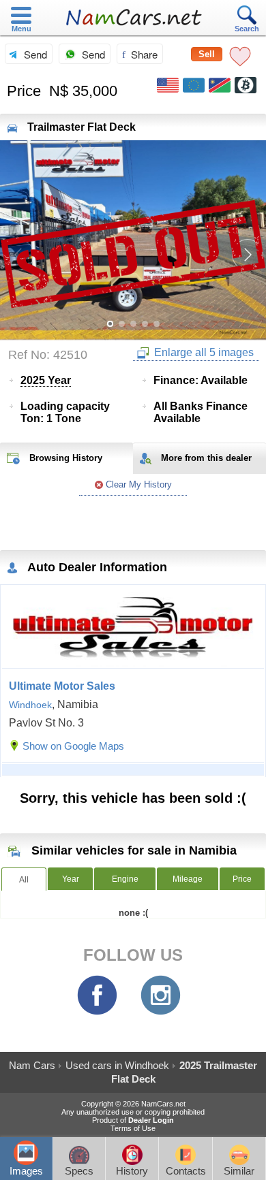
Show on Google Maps (73, 746)
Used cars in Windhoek (117, 1065)
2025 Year (45, 380)
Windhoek (30, 704)
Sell (206, 54)
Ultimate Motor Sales (62, 686)
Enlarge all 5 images (202, 352)
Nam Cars (32, 1065)
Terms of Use (133, 1128)
